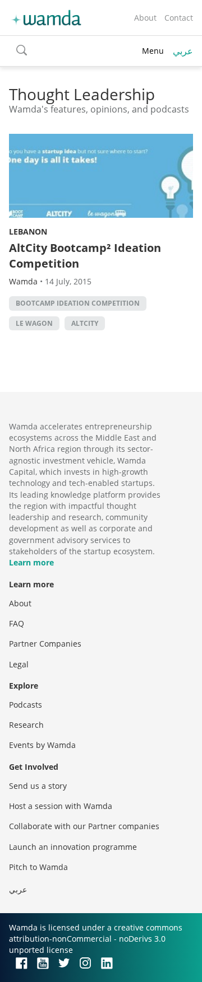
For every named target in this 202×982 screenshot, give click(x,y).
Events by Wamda (42, 745)
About (145, 17)
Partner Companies (45, 643)
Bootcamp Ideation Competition (78, 303)
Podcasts (25, 704)
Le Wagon (34, 323)
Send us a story (38, 785)
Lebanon (28, 231)
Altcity (84, 323)
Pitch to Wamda (38, 867)
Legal (19, 664)
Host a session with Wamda (60, 806)
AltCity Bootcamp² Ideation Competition (85, 255)
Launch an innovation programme (73, 846)
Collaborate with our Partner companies (84, 826)
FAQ (16, 623)
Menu (153, 50)
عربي (183, 50)
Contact (178, 17)
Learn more (31, 562)
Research (26, 724)
